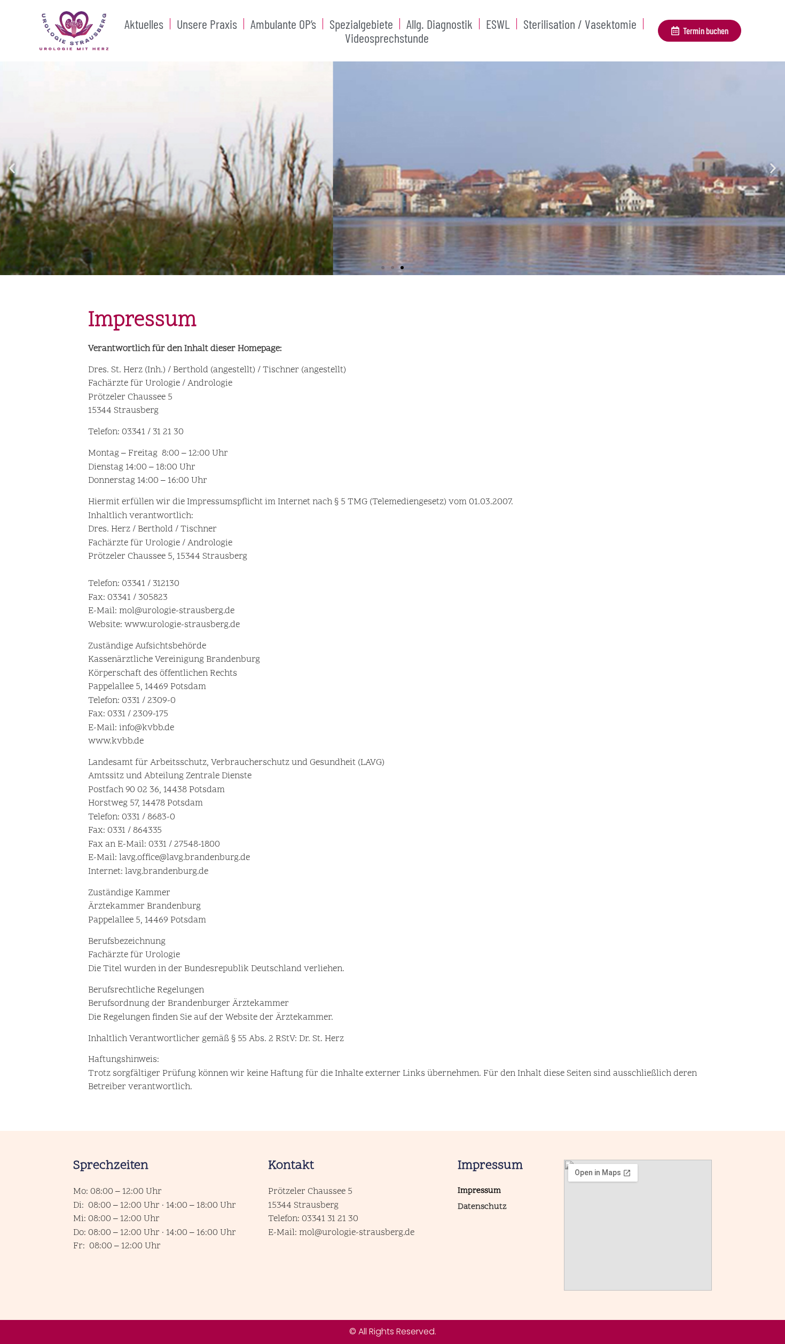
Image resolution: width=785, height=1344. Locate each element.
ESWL (498, 24)
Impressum (479, 1190)
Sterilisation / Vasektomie (580, 24)
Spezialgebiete (361, 24)
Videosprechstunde (387, 38)
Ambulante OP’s (283, 24)
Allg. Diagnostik (439, 24)
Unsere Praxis (207, 24)
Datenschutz (482, 1206)
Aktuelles (143, 24)
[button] (12, 168)
